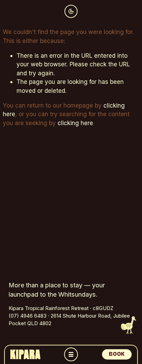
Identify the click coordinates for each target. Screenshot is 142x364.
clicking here (75, 122)
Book (116, 354)
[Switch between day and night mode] (71, 11)
